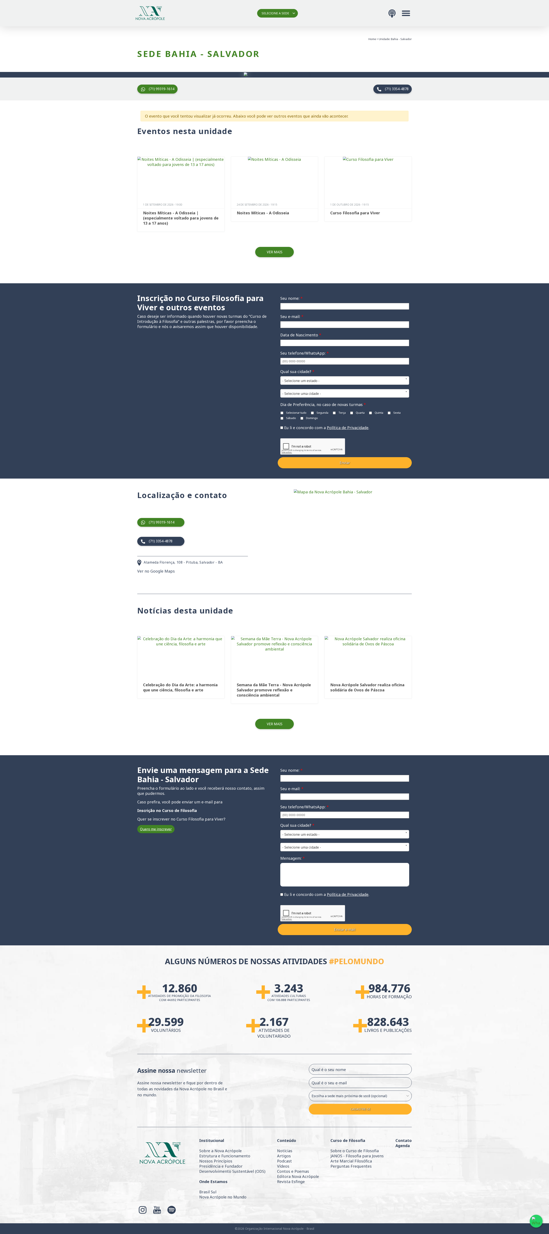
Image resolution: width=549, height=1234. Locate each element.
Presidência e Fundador (221, 1166)
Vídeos (283, 1166)
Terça (342, 413)
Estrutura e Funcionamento (224, 1155)
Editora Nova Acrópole (298, 1176)
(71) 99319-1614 (161, 89)
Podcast (284, 1161)
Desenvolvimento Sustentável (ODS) (232, 1171)
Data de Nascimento (300, 334)
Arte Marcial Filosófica (351, 1161)
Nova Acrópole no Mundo (222, 1197)
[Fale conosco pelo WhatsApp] (536, 1221)
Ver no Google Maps (156, 571)
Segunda (322, 413)
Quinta (378, 413)
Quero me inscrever (156, 829)
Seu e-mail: (291, 316)
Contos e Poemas (293, 1171)
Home (372, 39)
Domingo (311, 418)
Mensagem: (292, 858)
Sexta (397, 413)
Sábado (290, 418)
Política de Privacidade (347, 427)
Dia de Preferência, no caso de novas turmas (323, 404)
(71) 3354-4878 (397, 89)
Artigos (284, 1155)
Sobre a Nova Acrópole (220, 1150)
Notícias (284, 1150)
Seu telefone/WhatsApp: (304, 353)
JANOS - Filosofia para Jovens (357, 1155)
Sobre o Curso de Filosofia (354, 1150)
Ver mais (274, 252)
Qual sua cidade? (297, 371)
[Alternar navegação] (406, 13)
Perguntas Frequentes (351, 1166)
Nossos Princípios (215, 1161)
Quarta (360, 413)
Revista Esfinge (291, 1181)
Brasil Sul (207, 1191)
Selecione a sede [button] (275, 13)
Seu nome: (291, 298)
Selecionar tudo (295, 413)
